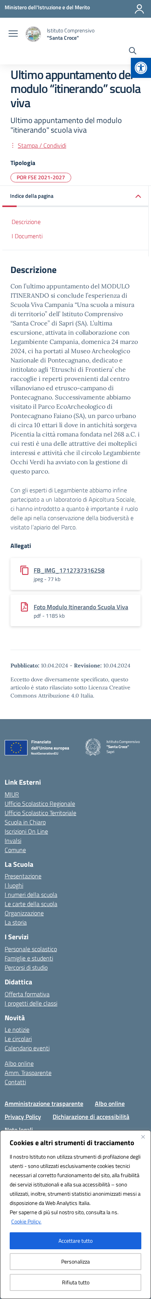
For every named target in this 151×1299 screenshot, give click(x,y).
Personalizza (75, 1261)
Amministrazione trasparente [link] (44, 1103)
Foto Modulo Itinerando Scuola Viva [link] (81, 607)
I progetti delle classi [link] (31, 1003)
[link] (141, 68)
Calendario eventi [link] (27, 1048)
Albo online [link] (19, 1063)
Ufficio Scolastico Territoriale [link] (40, 812)
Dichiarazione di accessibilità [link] (91, 1116)
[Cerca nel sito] (133, 52)
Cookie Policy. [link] (26, 1221)
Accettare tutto (75, 1241)
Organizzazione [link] (24, 913)
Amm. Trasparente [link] (28, 1072)
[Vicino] (143, 1136)
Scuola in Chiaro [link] (25, 822)
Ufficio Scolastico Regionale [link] (40, 803)
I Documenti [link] (27, 236)
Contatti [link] (15, 1082)
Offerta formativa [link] (27, 994)
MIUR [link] (12, 794)
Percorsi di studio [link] (26, 967)
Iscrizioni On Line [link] (26, 831)
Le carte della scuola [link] (31, 903)
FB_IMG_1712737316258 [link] (69, 570)
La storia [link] (16, 922)
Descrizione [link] (26, 221)
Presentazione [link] (23, 876)
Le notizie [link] (17, 1029)
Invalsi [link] (13, 840)
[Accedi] (139, 9)
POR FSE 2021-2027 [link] (41, 177)
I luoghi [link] (14, 885)
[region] (75, 1214)
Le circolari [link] (18, 1038)
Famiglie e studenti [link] (29, 958)
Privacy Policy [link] (23, 1116)
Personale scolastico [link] (31, 949)
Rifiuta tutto (75, 1282)
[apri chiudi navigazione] (13, 34)
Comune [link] (15, 849)
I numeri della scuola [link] (31, 894)
